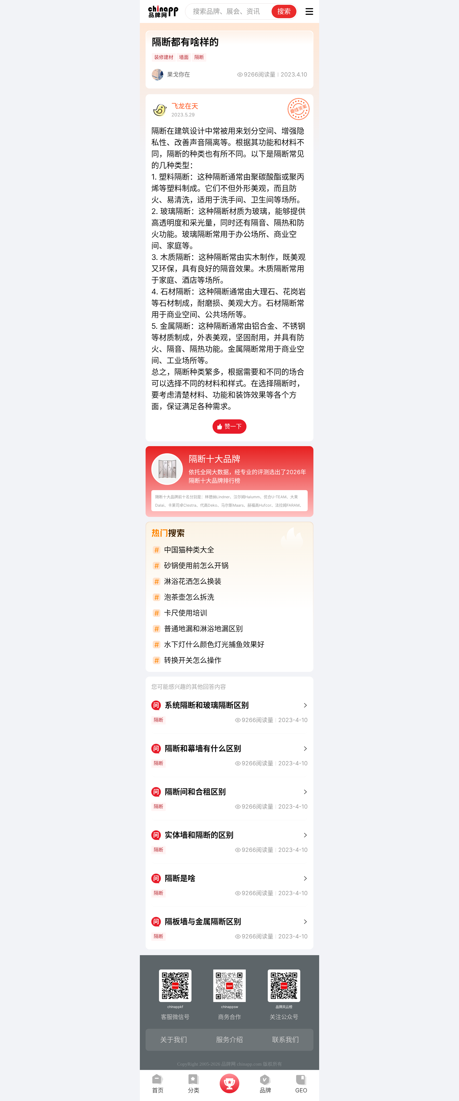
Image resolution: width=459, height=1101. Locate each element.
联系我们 (285, 1040)
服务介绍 (229, 1040)
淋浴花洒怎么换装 (192, 581)
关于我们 (173, 1040)
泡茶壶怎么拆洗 (189, 597)
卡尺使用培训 (185, 612)
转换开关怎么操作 (192, 660)
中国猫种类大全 (189, 549)
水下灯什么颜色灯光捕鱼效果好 (214, 644)
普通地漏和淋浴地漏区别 (203, 628)
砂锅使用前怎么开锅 (196, 565)
